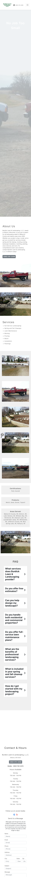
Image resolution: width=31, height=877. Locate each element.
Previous (2, 542)
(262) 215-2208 (19, 5)
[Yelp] (17, 814)
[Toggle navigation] (27, 5)
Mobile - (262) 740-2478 (15, 766)
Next (29, 542)
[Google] (14, 814)
